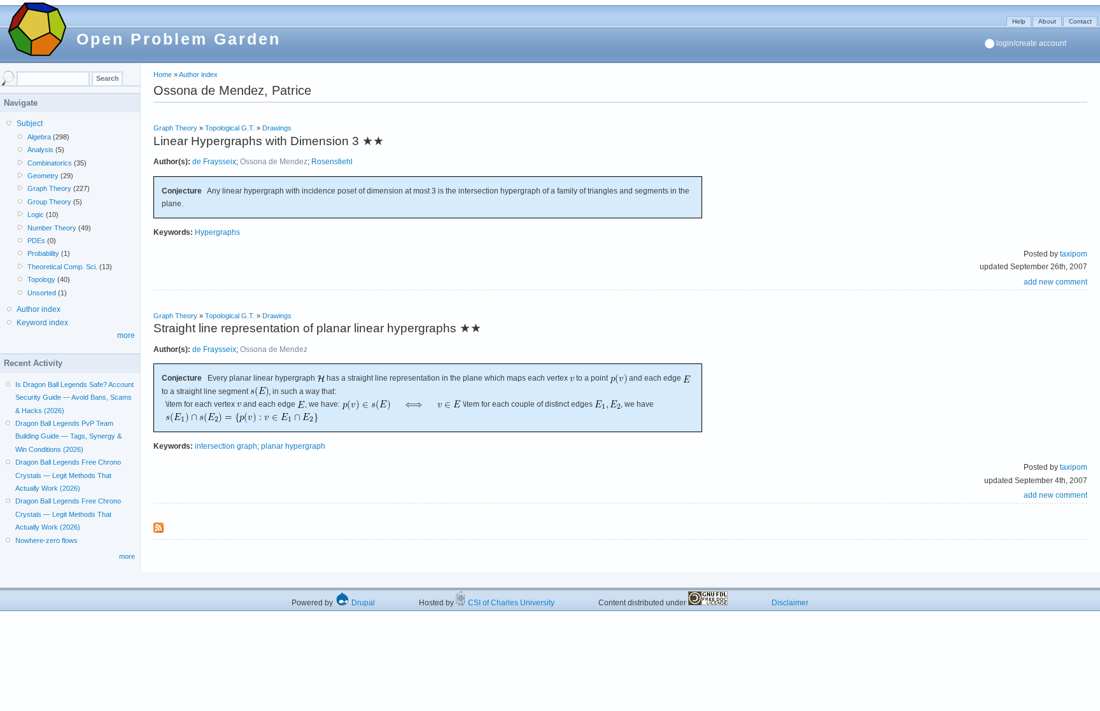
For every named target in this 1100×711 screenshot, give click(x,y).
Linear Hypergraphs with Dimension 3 (256, 141)
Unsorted (41, 293)
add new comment (1055, 282)
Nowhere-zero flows (46, 540)
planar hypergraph (293, 446)
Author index (198, 74)
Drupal (362, 602)
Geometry (43, 176)
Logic (35, 214)
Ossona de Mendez (273, 161)
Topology (41, 279)
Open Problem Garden (178, 39)
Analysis (40, 149)
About (1047, 21)
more (126, 335)
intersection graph (226, 446)
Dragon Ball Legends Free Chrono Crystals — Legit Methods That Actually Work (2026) (68, 475)
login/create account (1031, 43)
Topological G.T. (230, 128)
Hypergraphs (217, 232)
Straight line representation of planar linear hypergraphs (304, 328)
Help (1019, 21)
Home (162, 74)
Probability (43, 253)
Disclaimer (790, 602)
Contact (1080, 21)
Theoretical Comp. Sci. (62, 267)
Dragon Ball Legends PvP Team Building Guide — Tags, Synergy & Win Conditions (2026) (68, 436)
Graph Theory (175, 128)
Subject (30, 123)
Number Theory (51, 228)
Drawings (277, 128)
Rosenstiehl (332, 161)
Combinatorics (49, 163)
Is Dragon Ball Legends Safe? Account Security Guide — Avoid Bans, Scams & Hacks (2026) (74, 397)
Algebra (39, 137)
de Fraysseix (214, 161)
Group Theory (49, 202)
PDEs (36, 240)
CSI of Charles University (510, 602)
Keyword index (42, 322)
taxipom (1073, 254)
